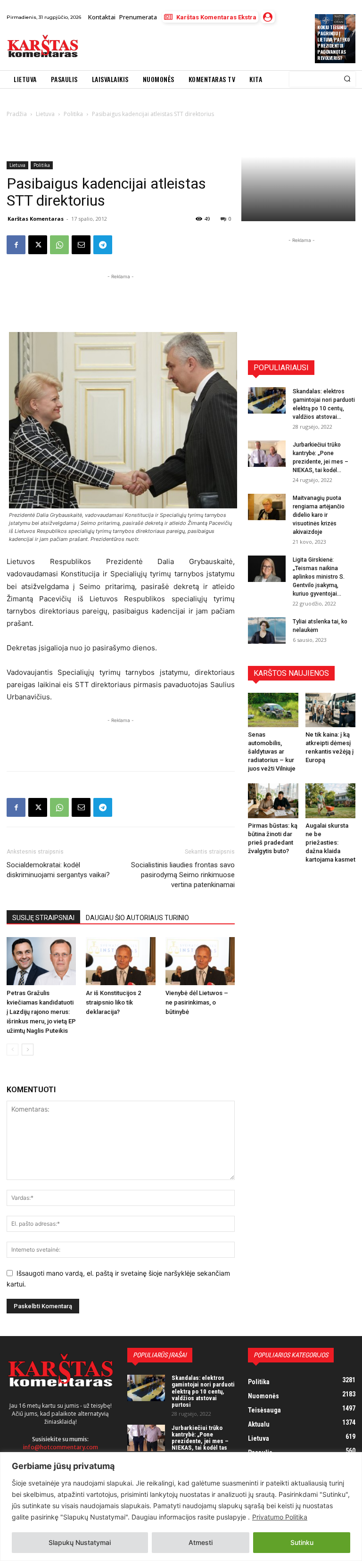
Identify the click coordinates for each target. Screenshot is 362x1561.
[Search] (347, 79)
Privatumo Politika (279, 1517)
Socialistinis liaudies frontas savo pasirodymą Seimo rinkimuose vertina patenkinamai (183, 875)
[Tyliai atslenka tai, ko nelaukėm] (267, 630)
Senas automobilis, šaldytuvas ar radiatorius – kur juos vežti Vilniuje (272, 751)
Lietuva (17, 165)
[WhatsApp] (59, 244)
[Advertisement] (194, 47)
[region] (181, 1506)
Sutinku (301, 1542)
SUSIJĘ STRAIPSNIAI (43, 918)
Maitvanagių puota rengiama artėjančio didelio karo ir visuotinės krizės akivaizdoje (319, 515)
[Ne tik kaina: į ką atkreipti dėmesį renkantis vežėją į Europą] (330, 710)
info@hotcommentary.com (60, 1447)
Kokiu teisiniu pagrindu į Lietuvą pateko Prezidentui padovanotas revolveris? (333, 42)
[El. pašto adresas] (81, 244)
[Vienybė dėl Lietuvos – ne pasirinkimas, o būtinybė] (200, 961)
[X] (37, 244)
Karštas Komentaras (36, 218)
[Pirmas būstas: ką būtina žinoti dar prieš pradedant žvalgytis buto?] (273, 800)
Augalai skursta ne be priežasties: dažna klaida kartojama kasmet (330, 842)
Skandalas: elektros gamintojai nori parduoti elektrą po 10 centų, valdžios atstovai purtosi (203, 1391)
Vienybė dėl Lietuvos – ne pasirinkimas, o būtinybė (196, 1002)
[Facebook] (16, 244)
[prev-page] (12, 1049)
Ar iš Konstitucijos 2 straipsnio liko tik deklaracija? (113, 1002)
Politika (41, 165)
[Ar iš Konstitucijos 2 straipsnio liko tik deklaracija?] (120, 961)
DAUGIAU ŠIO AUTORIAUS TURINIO (137, 918)
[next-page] (27, 1049)
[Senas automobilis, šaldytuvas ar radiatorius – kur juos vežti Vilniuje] (273, 710)
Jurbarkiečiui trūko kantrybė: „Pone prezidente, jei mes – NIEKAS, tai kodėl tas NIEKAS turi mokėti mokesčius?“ (200, 1444)
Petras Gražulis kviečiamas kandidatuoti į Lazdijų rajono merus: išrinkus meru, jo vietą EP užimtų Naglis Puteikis (41, 1011)
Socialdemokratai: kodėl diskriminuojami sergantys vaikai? (58, 870)
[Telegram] (102, 244)
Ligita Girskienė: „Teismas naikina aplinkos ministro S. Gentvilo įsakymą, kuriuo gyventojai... (319, 576)
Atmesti (201, 1542)
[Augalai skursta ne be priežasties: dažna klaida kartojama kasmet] (330, 800)
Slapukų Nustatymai (80, 1542)
